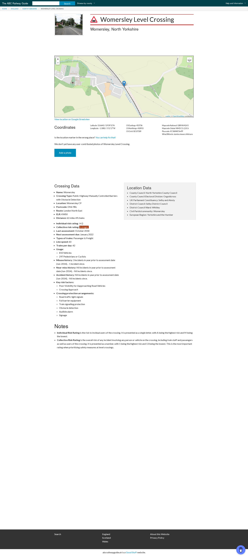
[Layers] (189, 59)
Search (57, 534)
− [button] (58, 62)
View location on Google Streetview (72, 119)
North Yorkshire (29, 9)
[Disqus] (124, 411)
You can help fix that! (105, 137)
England (14, 9)
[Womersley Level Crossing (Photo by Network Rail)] (68, 24)
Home (4, 9)
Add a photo (65, 152)
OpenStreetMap (178, 116)
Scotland (106, 537)
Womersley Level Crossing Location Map (124, 86)
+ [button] (58, 59)
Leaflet (167, 116)
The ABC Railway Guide (15, 3)
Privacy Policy (157, 537)
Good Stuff (131, 552)
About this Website (159, 534)
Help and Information (234, 3)
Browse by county (84, 3)
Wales (105, 541)
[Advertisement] (124, 45)
